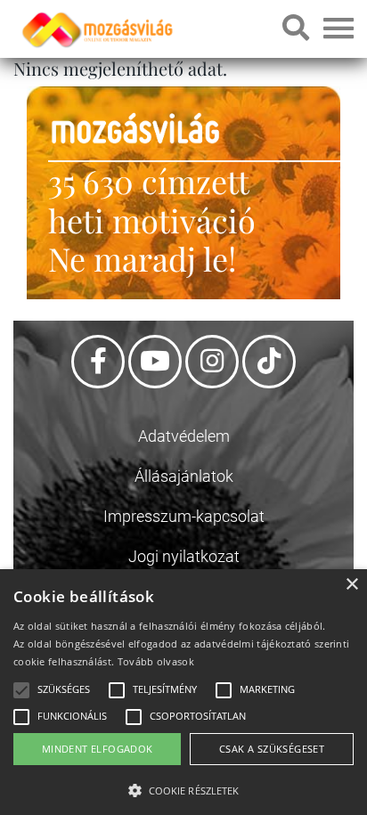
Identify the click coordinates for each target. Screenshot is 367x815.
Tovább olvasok (156, 661)
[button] (183, 788)
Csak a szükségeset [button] (271, 748)
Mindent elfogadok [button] (97, 748)
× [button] (351, 584)
